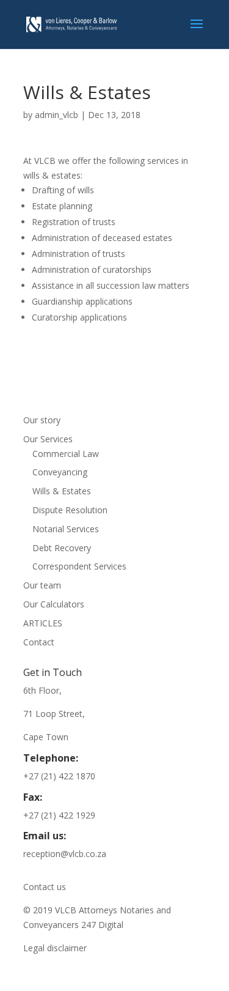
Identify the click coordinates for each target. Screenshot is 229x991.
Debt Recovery (61, 548)
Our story (41, 420)
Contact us (44, 887)
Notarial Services (65, 529)
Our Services (48, 439)
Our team (42, 585)
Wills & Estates (61, 491)
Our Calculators (53, 604)
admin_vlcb (56, 115)
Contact (38, 642)
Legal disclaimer (55, 948)
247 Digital (102, 924)
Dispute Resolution (69, 510)
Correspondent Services (79, 566)
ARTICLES (42, 623)
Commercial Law (65, 453)
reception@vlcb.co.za (64, 853)
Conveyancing (59, 472)
